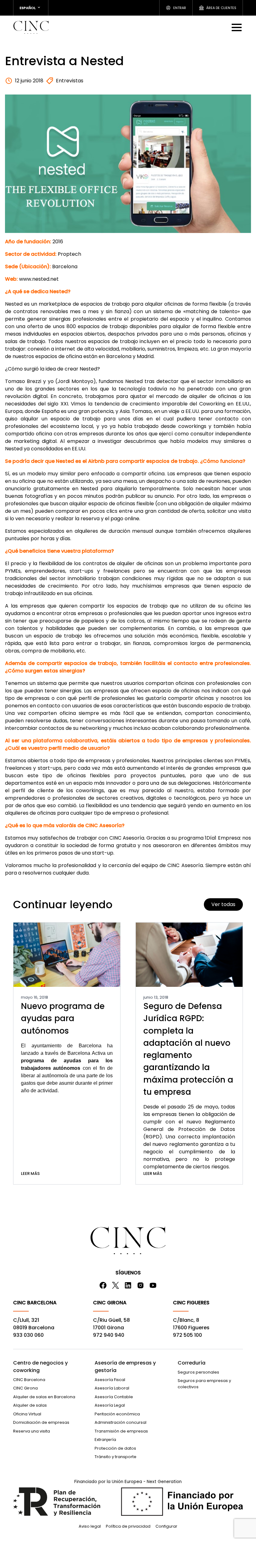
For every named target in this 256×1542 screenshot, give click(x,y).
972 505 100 (187, 1335)
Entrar (179, 7)
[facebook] (103, 1285)
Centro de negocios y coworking (40, 1366)
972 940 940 (108, 1335)
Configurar (166, 1526)
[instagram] (140, 1285)
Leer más (30, 1173)
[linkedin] (128, 1285)
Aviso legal (90, 1526)
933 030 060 (28, 1335)
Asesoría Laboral (112, 1388)
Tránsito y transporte (115, 1457)
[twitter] (115, 1285)
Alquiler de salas (30, 1405)
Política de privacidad (128, 1526)
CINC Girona (25, 1388)
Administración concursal (120, 1422)
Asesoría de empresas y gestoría (125, 1366)
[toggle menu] (237, 27)
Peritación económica (117, 1414)
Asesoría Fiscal (110, 1380)
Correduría (191, 1362)
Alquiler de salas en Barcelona (44, 1397)
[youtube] (153, 1285)
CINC (31, 27)
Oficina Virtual (27, 1414)
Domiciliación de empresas (41, 1422)
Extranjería (105, 1440)
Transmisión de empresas (121, 1431)
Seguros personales (198, 1372)
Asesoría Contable (114, 1397)
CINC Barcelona (29, 1380)
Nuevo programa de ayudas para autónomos (63, 1018)
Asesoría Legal (110, 1405)
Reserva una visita (31, 1431)
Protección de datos (115, 1448)
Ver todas (223, 904)
